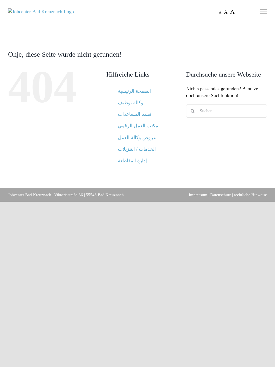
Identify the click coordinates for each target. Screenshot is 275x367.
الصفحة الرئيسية (134, 91)
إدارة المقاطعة (132, 160)
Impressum (198, 195)
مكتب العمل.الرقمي (138, 125)
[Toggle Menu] (263, 11)
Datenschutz (220, 195)
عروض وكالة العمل (137, 137)
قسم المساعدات (134, 114)
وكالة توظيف (130, 102)
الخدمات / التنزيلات (137, 149)
